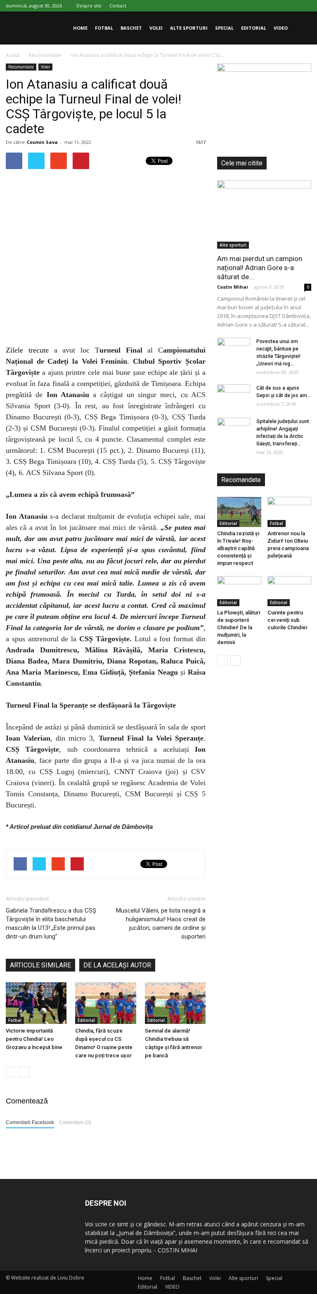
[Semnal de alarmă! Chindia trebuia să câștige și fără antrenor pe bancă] (175, 1003)
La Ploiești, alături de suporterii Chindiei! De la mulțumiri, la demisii (238, 627)
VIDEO (281, 28)
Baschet (131, 28)
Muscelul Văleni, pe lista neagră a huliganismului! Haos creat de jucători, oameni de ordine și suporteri (161, 923)
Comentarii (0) (75, 1122)
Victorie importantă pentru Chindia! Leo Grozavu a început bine (34, 1039)
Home (80, 28)
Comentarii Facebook (30, 1122)
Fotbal (104, 28)
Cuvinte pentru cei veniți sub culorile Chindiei (287, 620)
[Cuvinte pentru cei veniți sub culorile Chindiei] (289, 591)
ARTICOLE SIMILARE (40, 965)
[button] (301, 28)
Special (224, 28)
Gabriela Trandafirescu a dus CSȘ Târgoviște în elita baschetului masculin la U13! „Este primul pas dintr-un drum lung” (51, 923)
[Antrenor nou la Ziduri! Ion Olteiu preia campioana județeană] (289, 512)
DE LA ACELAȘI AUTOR (117, 965)
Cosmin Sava (42, 142)
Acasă (13, 55)
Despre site (89, 5)
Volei (156, 28)
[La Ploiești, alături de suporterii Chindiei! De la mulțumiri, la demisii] (239, 591)
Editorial (253, 28)
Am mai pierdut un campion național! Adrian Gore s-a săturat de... (259, 267)
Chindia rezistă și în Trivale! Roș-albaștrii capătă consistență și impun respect (238, 548)
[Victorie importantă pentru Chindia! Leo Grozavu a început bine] (36, 1003)
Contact (117, 5)
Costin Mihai (232, 287)
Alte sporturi (189, 28)
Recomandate (21, 67)
